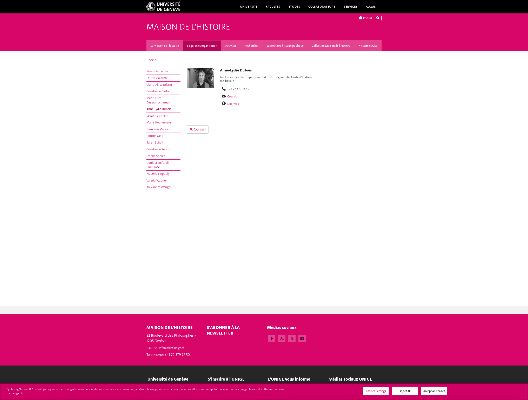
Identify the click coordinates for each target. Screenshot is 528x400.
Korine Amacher (157, 71)
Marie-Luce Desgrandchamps (158, 100)
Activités (230, 45)
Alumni (371, 7)
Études (294, 7)
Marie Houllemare (158, 122)
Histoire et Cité (367, 45)
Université (249, 7)
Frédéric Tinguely (158, 174)
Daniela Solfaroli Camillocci (157, 165)
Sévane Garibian (157, 116)
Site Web (233, 104)
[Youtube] (302, 338)
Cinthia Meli (154, 136)
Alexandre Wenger (158, 187)
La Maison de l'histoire (165, 45)
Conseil (152, 59)
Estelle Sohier (155, 156)
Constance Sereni (158, 149)
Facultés (273, 7)
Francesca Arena (157, 78)
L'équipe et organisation (202, 45)
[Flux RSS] (281, 338)
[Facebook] (271, 338)
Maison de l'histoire (188, 27)
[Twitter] (292, 338)
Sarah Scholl (154, 142)
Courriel (232, 96)
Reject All (405, 391)
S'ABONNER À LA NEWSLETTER (223, 330)
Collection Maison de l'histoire (331, 45)
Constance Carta (157, 91)
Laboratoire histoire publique (285, 45)
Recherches (252, 45)
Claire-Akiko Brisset (159, 85)
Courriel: (166, 348)
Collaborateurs (321, 7)
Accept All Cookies (434, 391)
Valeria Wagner (156, 180)
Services (351, 7)
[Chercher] (377, 18)
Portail (367, 18)
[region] (264, 391)
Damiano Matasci (158, 129)
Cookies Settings (376, 391)
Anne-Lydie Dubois (158, 109)
